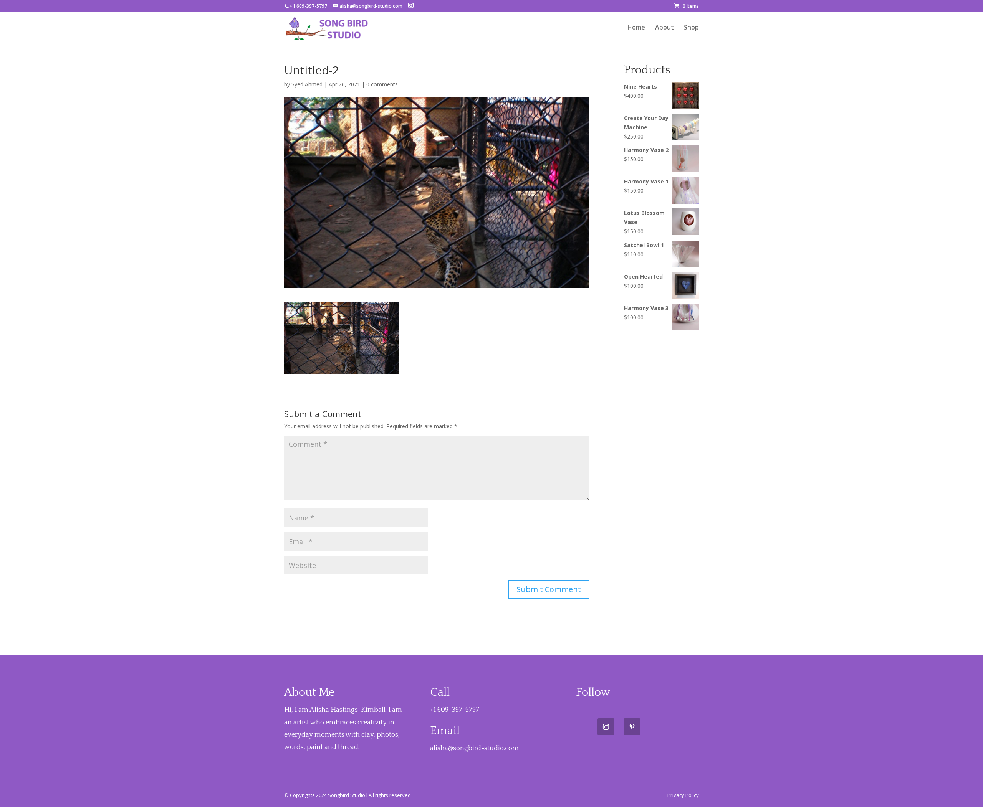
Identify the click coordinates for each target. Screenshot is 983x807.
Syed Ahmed (307, 84)
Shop (691, 28)
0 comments (382, 84)
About (664, 28)
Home (636, 28)
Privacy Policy (683, 795)
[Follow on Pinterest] (632, 726)
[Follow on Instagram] (605, 726)
